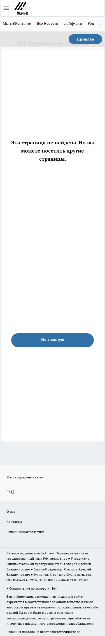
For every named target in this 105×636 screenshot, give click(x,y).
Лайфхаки (73, 23)
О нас (10, 511)
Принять (85, 39)
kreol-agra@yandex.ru (67, 574)
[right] (99, 24)
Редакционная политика (25, 532)
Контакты (14, 521)
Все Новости (48, 23)
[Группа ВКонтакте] (10, 491)
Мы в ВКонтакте (17, 23)
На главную (52, 339)
